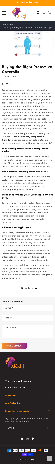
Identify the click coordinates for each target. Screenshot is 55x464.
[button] (4, 13)
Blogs (12, 24)
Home (5, 24)
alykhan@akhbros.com (19, 381)
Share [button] (8, 83)
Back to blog (29, 288)
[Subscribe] (47, 428)
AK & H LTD (30, 459)
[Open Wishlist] (44, 13)
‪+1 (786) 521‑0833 (16, 387)
